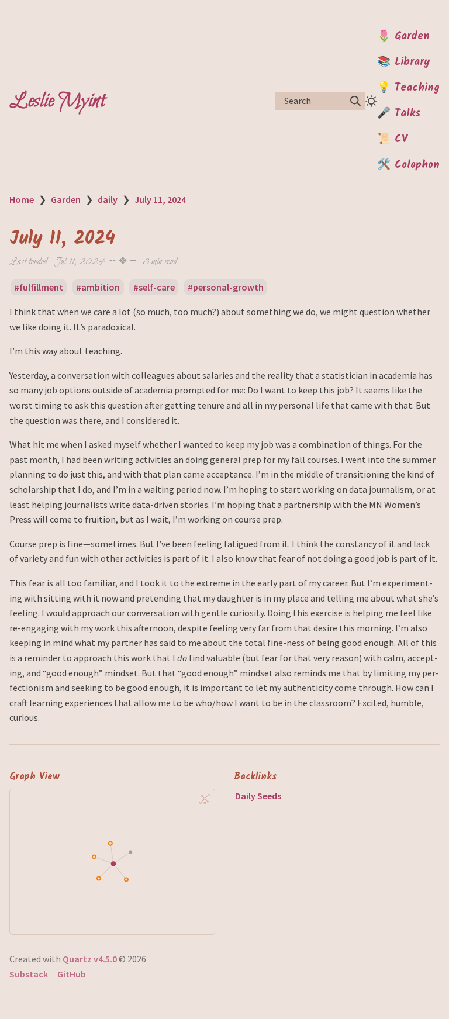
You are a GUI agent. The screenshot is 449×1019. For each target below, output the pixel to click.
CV (401, 139)
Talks (407, 113)
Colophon (417, 165)
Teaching (417, 87)
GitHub (71, 974)
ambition (100, 287)
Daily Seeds (258, 796)
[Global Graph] (205, 799)
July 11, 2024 (160, 199)
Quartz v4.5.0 (90, 959)
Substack (28, 974)
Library (412, 62)
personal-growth (228, 287)
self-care (157, 287)
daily (108, 199)
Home (21, 199)
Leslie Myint (57, 101)
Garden (412, 36)
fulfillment (41, 287)
